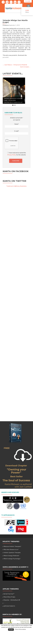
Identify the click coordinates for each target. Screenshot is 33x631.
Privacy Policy (11, 155)
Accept (11, 629)
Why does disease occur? (11, 549)
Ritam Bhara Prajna (9, 597)
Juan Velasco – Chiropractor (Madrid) (15, 64)
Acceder (27, 1)
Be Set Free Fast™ (9, 594)
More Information (20, 629)
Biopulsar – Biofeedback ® (12, 600)
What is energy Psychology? (12, 558)
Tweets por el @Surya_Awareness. (16, 186)
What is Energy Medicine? (11, 555)
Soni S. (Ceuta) (25, 67)
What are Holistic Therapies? (12, 546)
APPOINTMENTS (9, 606)
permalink (5, 57)
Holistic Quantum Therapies (12, 552)
